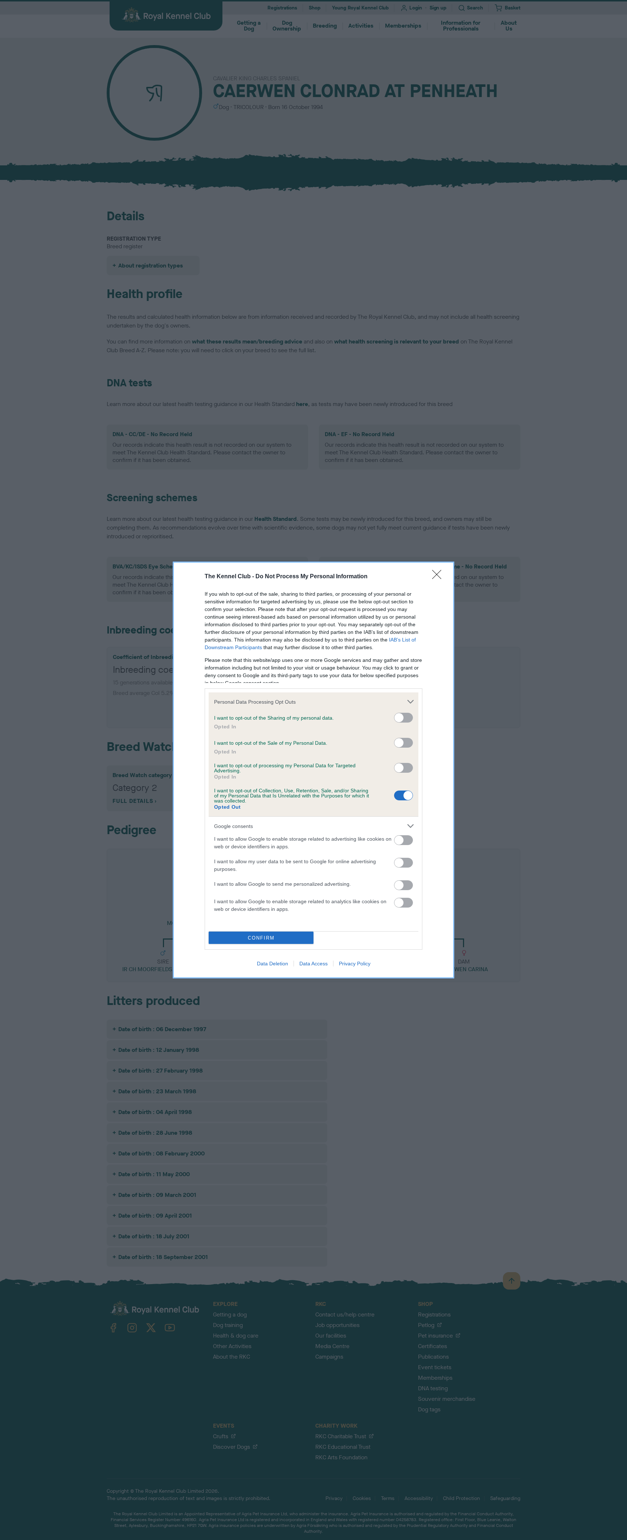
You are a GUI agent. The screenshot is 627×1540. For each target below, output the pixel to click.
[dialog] (313, 770)
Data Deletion (272, 963)
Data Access (313, 963)
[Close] (439, 577)
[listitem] (313, 701)
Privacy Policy (354, 963)
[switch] (403, 718)
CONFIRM (261, 938)
